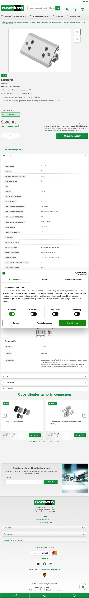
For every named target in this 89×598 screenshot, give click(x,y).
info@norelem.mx (46, 522)
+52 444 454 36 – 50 (46, 519)
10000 (32, 22)
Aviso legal (39, 588)
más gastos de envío (13, 126)
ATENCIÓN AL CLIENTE (13, 540)
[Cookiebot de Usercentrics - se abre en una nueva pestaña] (77, 273)
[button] (28, 441)
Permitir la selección (44, 323)
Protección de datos (36, 590)
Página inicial (7, 22)
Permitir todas (72, 323)
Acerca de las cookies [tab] (73, 279)
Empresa (7, 528)
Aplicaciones (76, 16)
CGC (47, 588)
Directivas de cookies (53, 590)
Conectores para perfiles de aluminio (49, 22)
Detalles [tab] (44, 279)
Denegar (16, 323)
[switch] (33, 314)
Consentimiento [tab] (15, 279)
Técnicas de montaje (21, 22)
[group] (22, 420)
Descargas (8, 534)
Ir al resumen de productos (14, 150)
